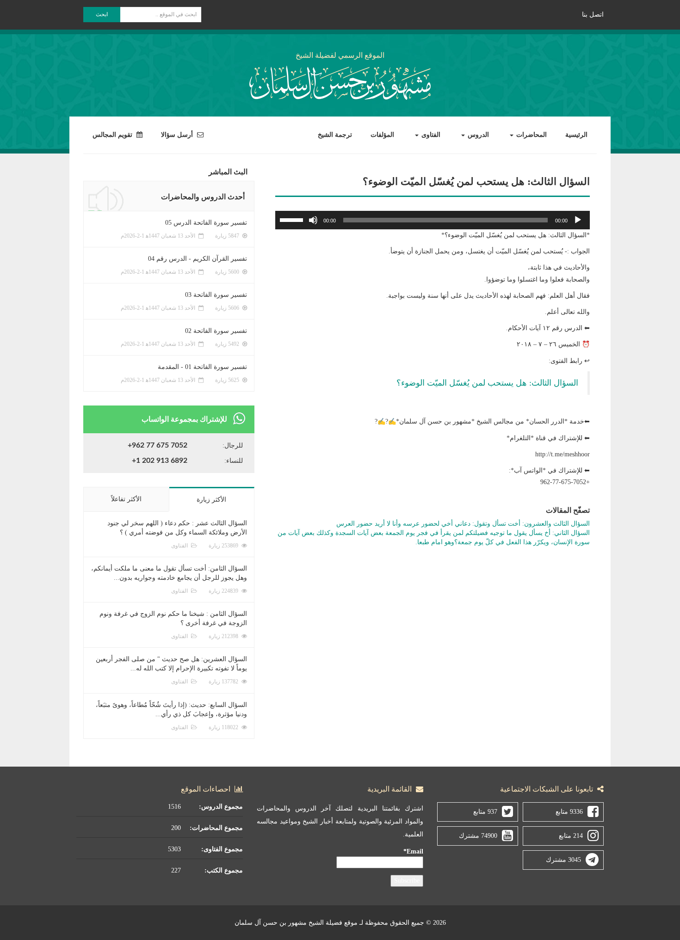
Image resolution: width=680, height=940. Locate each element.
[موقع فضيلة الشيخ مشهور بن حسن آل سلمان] (340, 81)
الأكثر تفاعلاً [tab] (126, 499)
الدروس (477, 134)
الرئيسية (576, 134)
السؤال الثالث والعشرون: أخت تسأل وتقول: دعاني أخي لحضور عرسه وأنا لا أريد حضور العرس (463, 523)
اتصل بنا (593, 14)
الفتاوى (430, 134)
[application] (432, 220)
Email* (413, 851)
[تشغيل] (577, 220)
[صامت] (313, 220)
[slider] (293, 219)
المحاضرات (530, 134)
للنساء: (233, 460)
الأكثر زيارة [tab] (211, 499)
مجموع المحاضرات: (216, 827)
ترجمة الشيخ (335, 134)
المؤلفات (382, 134)
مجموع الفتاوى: (222, 849)
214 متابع (571, 835)
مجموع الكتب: (223, 870)
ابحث (102, 14)
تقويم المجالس (113, 134)
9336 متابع (569, 811)
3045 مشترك (563, 859)
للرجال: (233, 445)
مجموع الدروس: (221, 806)
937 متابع (485, 811)
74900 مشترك (478, 835)
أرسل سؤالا (178, 134)
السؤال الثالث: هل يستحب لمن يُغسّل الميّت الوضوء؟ (487, 382)
